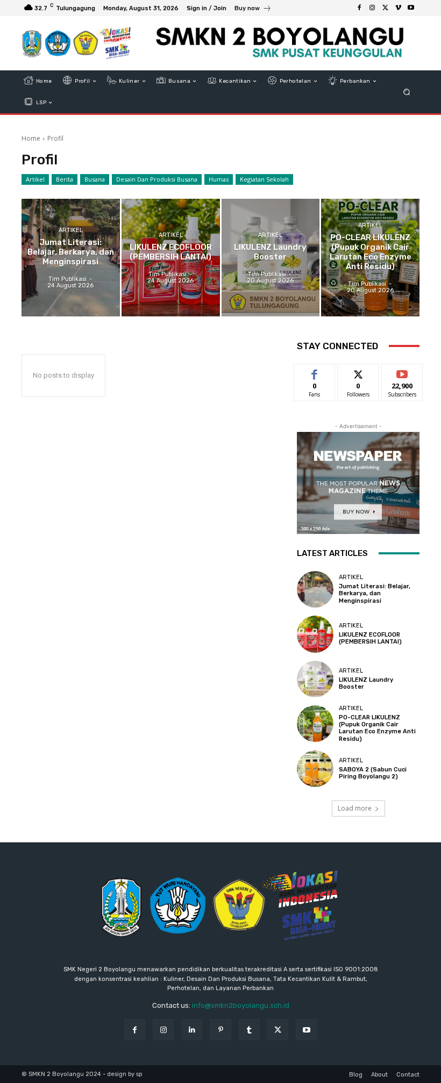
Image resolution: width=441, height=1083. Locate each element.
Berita (64, 179)
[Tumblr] (249, 1029)
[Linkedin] (191, 1029)
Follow (358, 372)
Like (315, 372)
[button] (406, 92)
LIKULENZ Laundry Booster (366, 683)
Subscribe (402, 372)
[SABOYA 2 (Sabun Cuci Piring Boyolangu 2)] (315, 768)
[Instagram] (372, 8)
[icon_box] (253, 9)
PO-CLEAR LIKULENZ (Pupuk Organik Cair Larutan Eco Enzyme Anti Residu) (377, 728)
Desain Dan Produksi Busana (156, 179)
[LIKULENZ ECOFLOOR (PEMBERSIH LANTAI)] (171, 257)
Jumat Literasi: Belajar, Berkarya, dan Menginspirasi (374, 593)
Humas (219, 179)
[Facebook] (359, 8)
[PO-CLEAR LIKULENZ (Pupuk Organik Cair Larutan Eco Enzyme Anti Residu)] (370, 257)
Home (31, 138)
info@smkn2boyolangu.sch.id (240, 1005)
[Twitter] (385, 8)
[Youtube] (410, 8)
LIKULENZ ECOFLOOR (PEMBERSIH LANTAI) (370, 638)
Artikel (35, 179)
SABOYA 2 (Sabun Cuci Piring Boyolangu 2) (373, 773)
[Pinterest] (220, 1029)
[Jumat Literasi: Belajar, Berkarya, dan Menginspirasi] (71, 257)
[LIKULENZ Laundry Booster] (271, 257)
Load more (355, 808)
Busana (94, 179)
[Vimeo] (398, 8)
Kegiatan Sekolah (264, 179)
